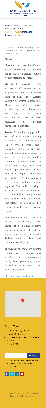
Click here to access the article (20, 276)
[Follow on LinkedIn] (17, 374)
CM (8, 32)
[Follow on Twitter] (12, 374)
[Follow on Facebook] (7, 374)
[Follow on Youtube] (22, 374)
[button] (23, 301)
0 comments (20, 35)
